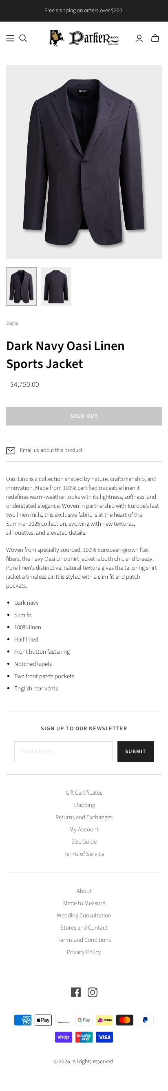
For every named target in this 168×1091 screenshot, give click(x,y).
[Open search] (23, 38)
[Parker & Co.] (84, 37)
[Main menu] (10, 38)
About (84, 891)
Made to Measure (84, 903)
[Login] (139, 38)
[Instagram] (92, 992)
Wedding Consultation (84, 915)
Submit (135, 751)
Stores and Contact (84, 927)
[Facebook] (76, 992)
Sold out (83, 416)
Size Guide (84, 842)
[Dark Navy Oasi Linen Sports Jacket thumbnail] (21, 286)
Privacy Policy (84, 952)
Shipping (84, 805)
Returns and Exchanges (84, 817)
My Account (84, 829)
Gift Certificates (84, 793)
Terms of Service (84, 854)
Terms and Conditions (84, 940)
